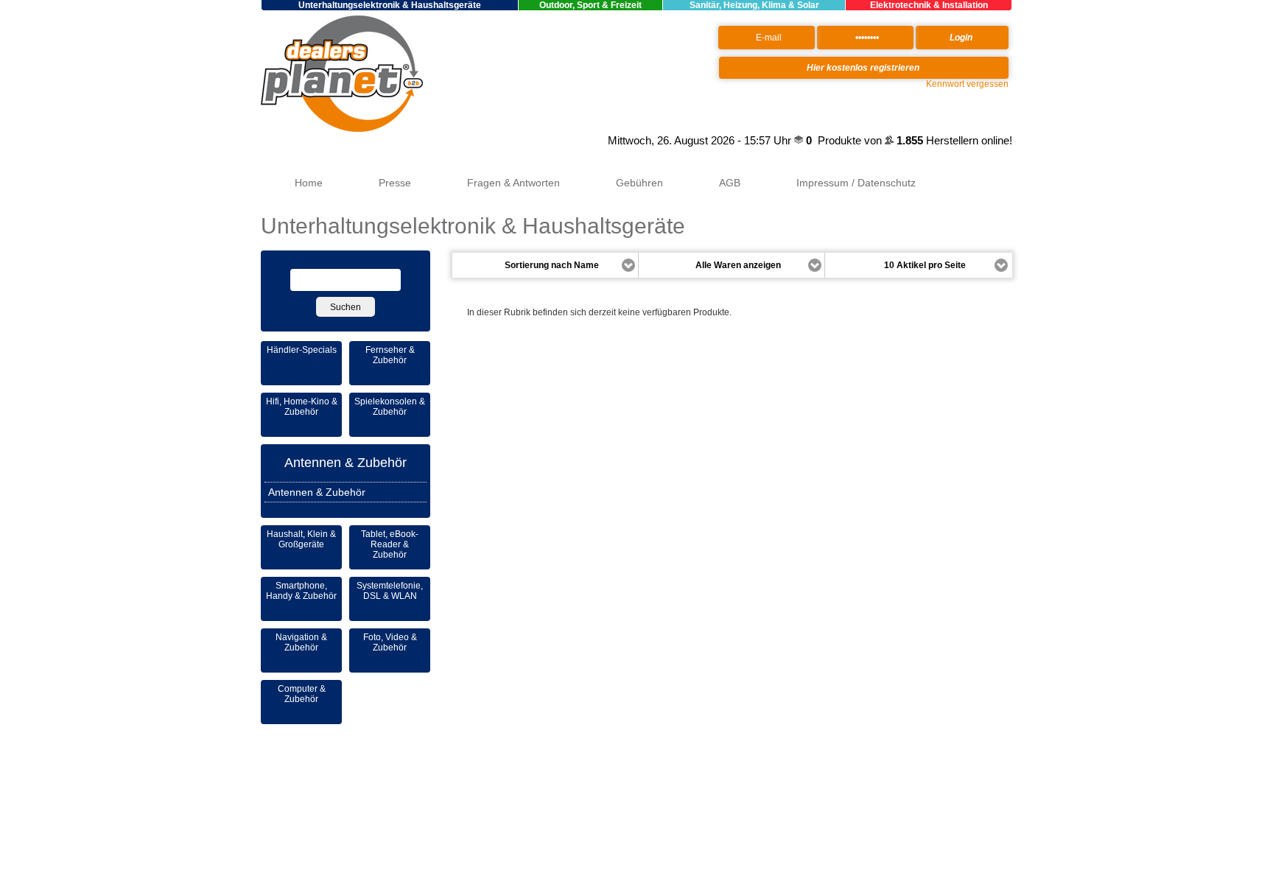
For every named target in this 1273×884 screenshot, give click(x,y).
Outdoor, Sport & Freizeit (590, 5)
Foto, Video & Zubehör (390, 642)
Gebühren (639, 183)
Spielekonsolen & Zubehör (389, 406)
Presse (395, 183)
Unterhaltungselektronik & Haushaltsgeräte (389, 5)
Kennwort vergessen (967, 84)
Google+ (587, 141)
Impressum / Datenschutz (856, 183)
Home (309, 183)
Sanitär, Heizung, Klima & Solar (754, 5)
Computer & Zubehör (302, 694)
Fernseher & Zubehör (390, 355)
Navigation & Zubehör (301, 642)
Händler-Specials (302, 350)
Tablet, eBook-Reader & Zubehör (389, 544)
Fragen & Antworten (513, 183)
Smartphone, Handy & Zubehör (301, 590)
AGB (729, 183)
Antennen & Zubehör (345, 462)
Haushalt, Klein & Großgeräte (301, 539)
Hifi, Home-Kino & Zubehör (301, 406)
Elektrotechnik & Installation (929, 5)
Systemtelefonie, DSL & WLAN (390, 590)
